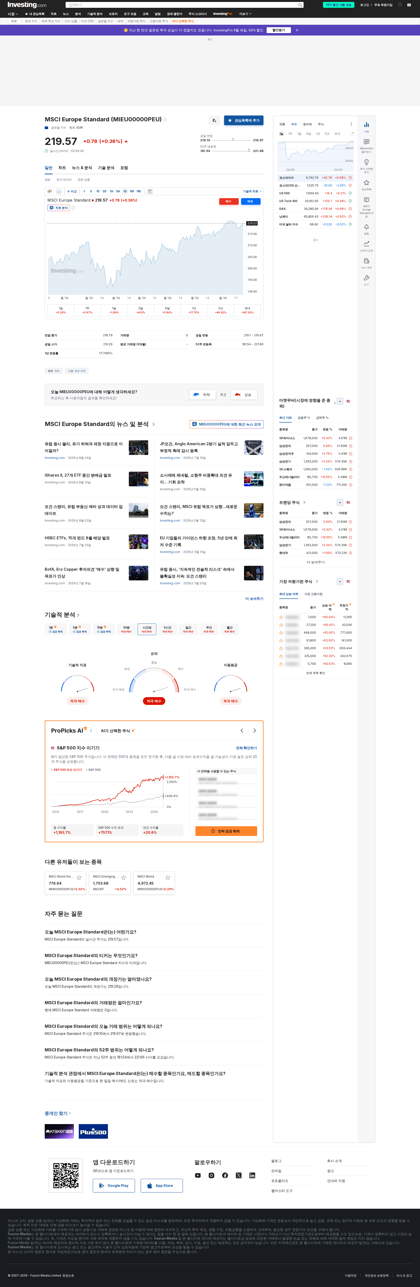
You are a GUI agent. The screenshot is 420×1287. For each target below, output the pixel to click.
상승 (248, 394)
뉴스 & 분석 (82, 167)
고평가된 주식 (159, 21)
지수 (14, 21)
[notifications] (400, 4)
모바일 (276, 1171)
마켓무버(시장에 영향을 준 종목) (304, 403)
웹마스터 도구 (282, 1191)
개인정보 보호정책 (377, 1275)
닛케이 (283, 216)
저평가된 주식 (136, 21)
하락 (206, 394)
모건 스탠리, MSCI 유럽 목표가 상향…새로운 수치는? (198, 510)
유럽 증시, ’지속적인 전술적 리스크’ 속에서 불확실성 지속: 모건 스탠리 (197, 572)
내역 (120, 21)
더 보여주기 (254, 598)
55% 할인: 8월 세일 (338, 5)
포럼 (124, 167)
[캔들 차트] (49, 191)
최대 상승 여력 (288, 594)
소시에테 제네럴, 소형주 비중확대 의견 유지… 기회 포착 (196, 478)
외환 (282, 124)
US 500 (284, 193)
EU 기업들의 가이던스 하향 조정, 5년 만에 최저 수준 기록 (198, 541)
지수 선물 (71, 21)
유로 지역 (80, 370)
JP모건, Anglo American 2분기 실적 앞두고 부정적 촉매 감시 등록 (199, 447)
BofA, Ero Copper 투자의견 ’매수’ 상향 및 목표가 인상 (82, 572)
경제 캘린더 (174, 14)
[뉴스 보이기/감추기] (150, 191)
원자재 (307, 124)
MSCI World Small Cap (64, 876)
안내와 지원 (336, 1181)
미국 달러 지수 (288, 224)
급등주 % (304, 417)
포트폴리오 (279, 1181)
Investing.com (55, 458)
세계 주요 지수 (51, 21)
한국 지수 (31, 21)
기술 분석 (106, 167)
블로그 (276, 1161)
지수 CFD (87, 21)
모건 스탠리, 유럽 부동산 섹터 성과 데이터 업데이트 (84, 510)
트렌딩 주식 (289, 502)
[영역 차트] (58, 191)
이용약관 (351, 1275)
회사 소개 (334, 1161)
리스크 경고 (404, 1275)
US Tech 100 (288, 201)
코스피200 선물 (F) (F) (294, 185)
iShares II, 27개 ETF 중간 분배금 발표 (78, 475)
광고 (330, 1171)
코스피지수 (286, 177)
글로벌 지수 (105, 21)
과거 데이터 (64, 179)
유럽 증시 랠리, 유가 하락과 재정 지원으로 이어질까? (84, 447)
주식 (321, 124)
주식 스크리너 (198, 14)
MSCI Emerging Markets (110, 876)
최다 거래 (285, 417)
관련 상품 (84, 179)
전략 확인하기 (246, 748)
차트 (62, 167)
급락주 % (322, 417)
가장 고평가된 (313, 594)
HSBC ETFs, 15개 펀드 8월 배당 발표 (77, 537)
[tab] (56, 629)
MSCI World (146, 876)
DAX (282, 209)
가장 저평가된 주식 (295, 581)
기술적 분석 (60, 614)
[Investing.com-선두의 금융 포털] (27, 4)
